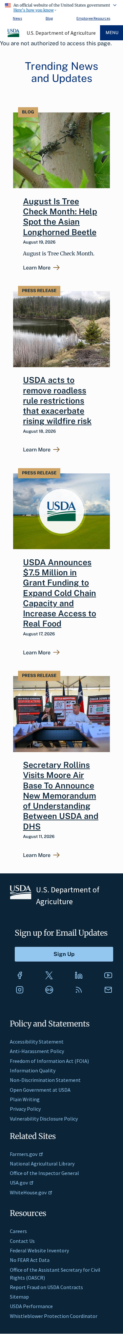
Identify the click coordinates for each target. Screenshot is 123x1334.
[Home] (14, 36)
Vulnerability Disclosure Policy (44, 1118)
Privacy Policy (25, 1108)
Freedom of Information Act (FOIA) (49, 1061)
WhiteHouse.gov (28, 1192)
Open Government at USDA (40, 1089)
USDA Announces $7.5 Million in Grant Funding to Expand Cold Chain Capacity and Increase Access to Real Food (59, 593)
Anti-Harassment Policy (37, 1051)
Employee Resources (93, 18)
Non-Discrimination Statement (45, 1080)
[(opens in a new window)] (20, 975)
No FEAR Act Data (30, 1260)
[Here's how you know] (61, 6)
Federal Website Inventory (39, 1250)
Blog (49, 18)
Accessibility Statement (37, 1041)
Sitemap (19, 1296)
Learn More (37, 268)
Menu (112, 32)
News (17, 18)
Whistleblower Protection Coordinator (53, 1316)
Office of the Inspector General (44, 1173)
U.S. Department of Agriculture (61, 33)
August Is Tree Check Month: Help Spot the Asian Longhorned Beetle (60, 216)
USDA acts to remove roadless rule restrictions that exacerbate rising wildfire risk (57, 400)
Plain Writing (25, 1099)
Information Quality (32, 1070)
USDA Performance (31, 1306)
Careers (18, 1231)
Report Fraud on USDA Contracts (46, 1287)
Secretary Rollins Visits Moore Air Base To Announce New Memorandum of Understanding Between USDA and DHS (60, 795)
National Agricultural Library (42, 1163)
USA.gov (19, 1182)
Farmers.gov (23, 1154)
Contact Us (22, 1241)
